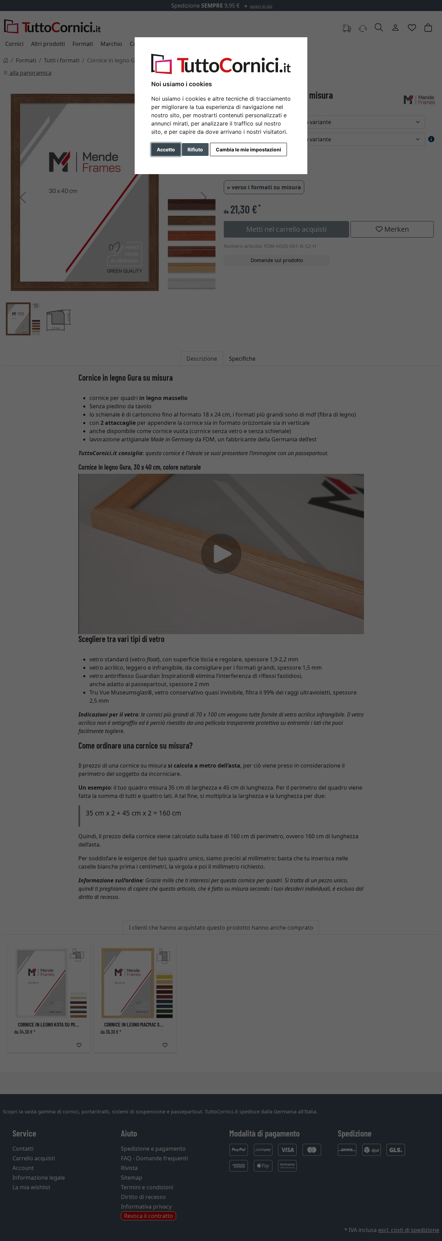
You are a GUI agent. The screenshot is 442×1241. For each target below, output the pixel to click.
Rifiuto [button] (195, 149)
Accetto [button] (166, 149)
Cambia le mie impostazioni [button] (248, 149)
